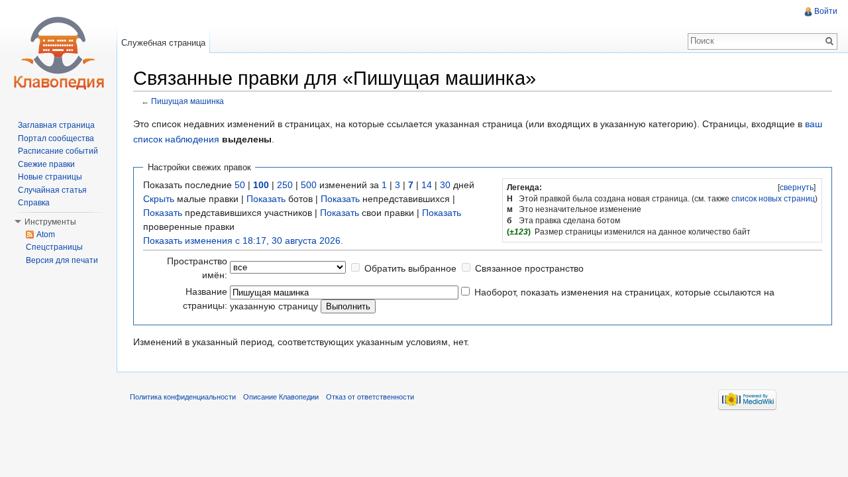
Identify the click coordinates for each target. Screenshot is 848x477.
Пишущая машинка (187, 101)
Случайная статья (52, 190)
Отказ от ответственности (370, 397)
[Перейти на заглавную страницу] (58, 53)
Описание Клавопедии (281, 397)
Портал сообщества (56, 138)
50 (240, 185)
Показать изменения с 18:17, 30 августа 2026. (243, 240)
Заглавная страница (56, 125)
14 (426, 185)
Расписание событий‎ (58, 151)
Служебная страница (163, 43)
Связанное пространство (529, 268)
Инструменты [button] (50, 222)
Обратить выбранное (410, 268)
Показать (266, 198)
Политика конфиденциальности (183, 397)
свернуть (797, 187)
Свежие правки (46, 164)
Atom (45, 234)
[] (797, 187)
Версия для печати (62, 260)
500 (309, 185)
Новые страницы (50, 177)
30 (445, 185)
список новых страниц (773, 198)
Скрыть (158, 198)
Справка (34, 202)
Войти (825, 11)
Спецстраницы (54, 247)
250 (285, 185)
